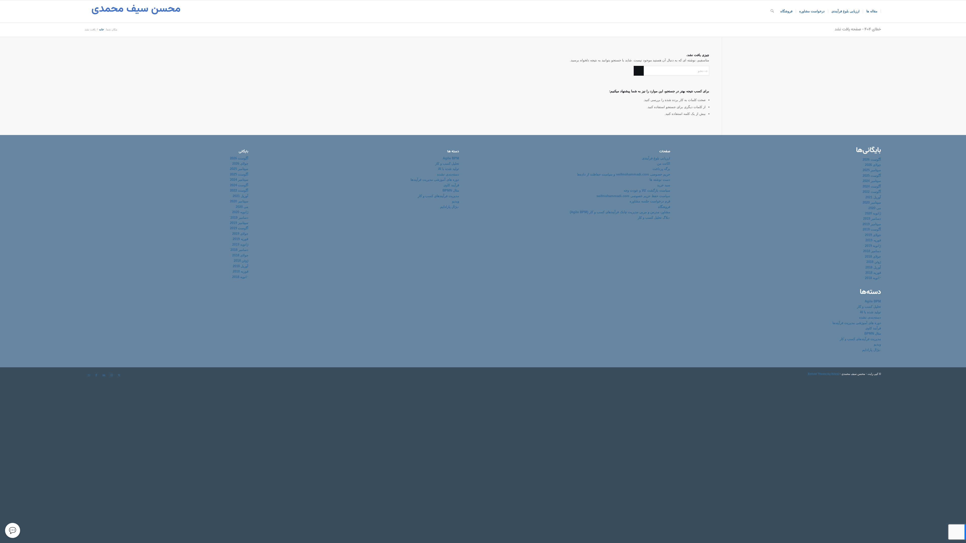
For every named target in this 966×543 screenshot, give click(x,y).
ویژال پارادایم (871, 350)
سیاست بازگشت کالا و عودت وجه (647, 190)
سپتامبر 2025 (872, 170)
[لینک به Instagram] (111, 375)
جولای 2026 (873, 165)
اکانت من (663, 163)
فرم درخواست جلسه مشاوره (650, 201)
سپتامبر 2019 (872, 224)
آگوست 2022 (872, 192)
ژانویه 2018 (873, 278)
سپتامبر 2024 (872, 181)
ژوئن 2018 (873, 262)
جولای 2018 (873, 256)
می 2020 (874, 208)
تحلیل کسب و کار (869, 306)
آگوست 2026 (872, 159)
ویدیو (877, 344)
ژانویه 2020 (873, 213)
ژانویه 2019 (873, 246)
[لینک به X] (119, 375)
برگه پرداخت (661, 169)
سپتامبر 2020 (872, 202)
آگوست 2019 (872, 229)
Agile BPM (873, 301)
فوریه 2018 (873, 273)
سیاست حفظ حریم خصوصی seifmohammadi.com (633, 196)
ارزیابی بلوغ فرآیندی (656, 158)
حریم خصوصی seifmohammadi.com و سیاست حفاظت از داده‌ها (623, 174)
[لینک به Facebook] (96, 375)
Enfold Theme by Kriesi (823, 373)
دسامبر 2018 (872, 251)
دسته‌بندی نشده (870, 317)
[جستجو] (772, 11)
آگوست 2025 (872, 175)
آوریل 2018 (873, 267)
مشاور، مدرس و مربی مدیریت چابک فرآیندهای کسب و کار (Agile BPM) (620, 212)
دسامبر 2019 (872, 218)
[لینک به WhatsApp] (89, 375)
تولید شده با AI (870, 312)
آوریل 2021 (873, 197)
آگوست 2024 (872, 186)
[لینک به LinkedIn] (104, 375)
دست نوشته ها (660, 180)
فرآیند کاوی (873, 328)
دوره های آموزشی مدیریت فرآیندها (856, 323)
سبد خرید (663, 185)
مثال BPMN (872, 333)
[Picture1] (136, 11)
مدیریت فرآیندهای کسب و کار (860, 339)
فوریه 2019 (873, 240)
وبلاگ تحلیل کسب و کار (654, 217)
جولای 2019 (873, 235)
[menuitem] (872, 11)
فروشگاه (664, 207)
